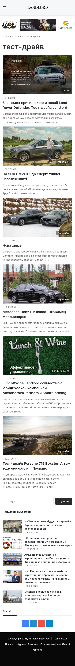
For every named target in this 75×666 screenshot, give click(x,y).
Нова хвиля (12, 245)
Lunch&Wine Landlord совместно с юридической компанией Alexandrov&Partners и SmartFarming (34, 388)
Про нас (9, 644)
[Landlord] (37, 7)
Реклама (33, 644)
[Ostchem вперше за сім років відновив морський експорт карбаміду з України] (12, 596)
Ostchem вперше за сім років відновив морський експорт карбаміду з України (43, 595)
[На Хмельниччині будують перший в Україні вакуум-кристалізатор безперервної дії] (12, 526)
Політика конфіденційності (55, 644)
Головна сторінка (14, 36)
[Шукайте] (70, 9)
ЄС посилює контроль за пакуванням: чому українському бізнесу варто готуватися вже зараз (48, 542)
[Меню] (4, 9)
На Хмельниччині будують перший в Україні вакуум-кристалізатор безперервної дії (47, 525)
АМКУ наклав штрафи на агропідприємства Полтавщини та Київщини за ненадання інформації (47, 558)
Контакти (38, 649)
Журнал (21, 644)
